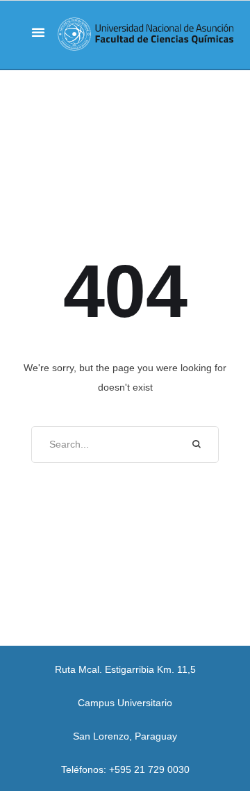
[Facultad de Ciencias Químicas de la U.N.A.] (145, 34)
